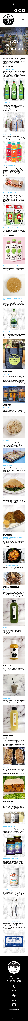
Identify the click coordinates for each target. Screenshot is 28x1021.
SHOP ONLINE (9, 4)
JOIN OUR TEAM (18, 4)
